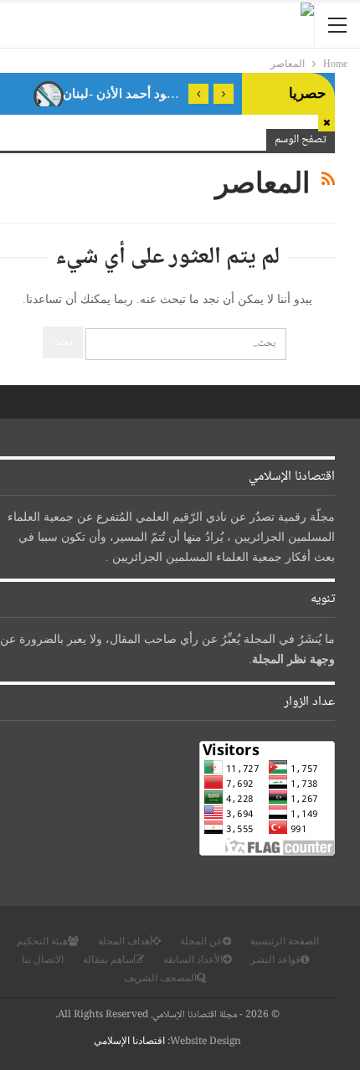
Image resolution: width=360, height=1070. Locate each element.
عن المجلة (201, 941)
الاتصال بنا (43, 959)
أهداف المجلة (125, 941)
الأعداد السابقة (193, 959)
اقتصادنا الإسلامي (129, 1041)
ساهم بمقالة (108, 959)
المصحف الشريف (160, 978)
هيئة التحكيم (42, 941)
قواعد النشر (275, 959)
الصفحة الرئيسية (284, 941)
